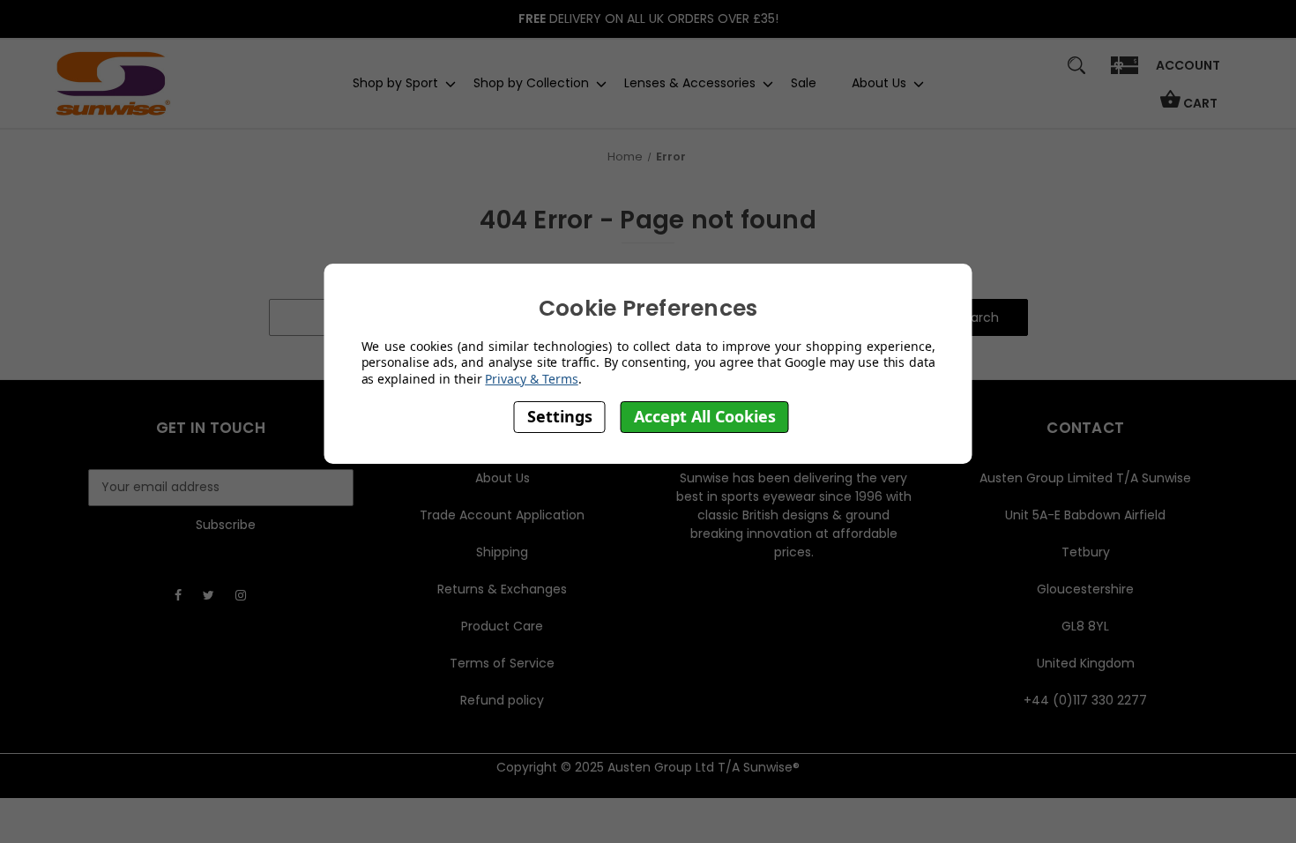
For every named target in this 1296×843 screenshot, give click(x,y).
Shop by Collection (531, 83)
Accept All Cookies (705, 416)
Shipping (502, 552)
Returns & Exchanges (502, 589)
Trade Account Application (502, 515)
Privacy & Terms (531, 378)
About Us (879, 83)
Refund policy (502, 700)
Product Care (502, 626)
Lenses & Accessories (690, 83)
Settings (559, 416)
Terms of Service (502, 663)
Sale (803, 83)
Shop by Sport (395, 83)
